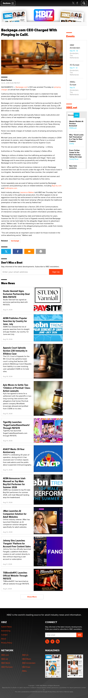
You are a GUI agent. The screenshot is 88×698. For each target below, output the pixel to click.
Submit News (6, 626)
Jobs (76, 115)
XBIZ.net (71, 107)
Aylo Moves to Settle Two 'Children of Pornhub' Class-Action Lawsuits (17, 388)
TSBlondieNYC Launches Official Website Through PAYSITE (15, 575)
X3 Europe (74, 64)
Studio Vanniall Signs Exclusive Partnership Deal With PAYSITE (16, 294)
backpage (15, 240)
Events (70, 36)
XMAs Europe (73, 83)
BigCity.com (56, 185)
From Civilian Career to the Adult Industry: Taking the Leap (75, 153)
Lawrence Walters (27, 192)
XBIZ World (5, 663)
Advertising (5, 630)
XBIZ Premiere (7, 667)
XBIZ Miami (26, 659)
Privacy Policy (6, 642)
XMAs (24, 671)
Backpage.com (21, 87)
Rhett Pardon (6, 80)
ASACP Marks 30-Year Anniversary (14, 450)
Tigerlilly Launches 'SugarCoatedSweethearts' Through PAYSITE (16, 425)
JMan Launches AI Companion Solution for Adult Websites (14, 514)
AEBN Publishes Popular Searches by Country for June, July (15, 321)
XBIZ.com (5, 655)
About (3, 638)
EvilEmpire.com (11, 188)
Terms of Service (64, 692)
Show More (32, 596)
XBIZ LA (25, 655)
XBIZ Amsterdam (75, 46)
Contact (4, 634)
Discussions (70, 115)
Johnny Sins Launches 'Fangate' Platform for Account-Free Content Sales (17, 543)
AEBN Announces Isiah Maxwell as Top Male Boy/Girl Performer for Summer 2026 (14, 482)
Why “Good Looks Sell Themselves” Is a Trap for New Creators (76, 138)
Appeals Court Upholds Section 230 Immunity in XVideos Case (15, 350)
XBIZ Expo (26, 667)
